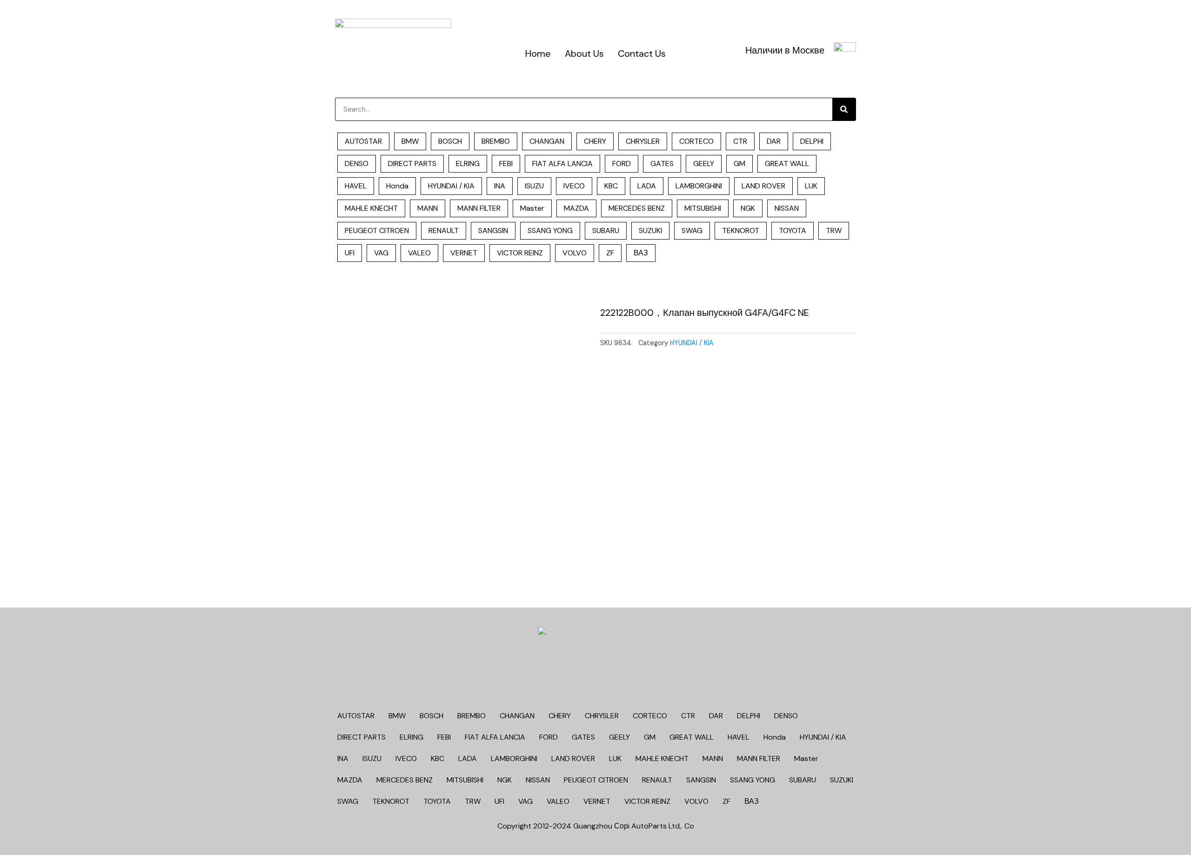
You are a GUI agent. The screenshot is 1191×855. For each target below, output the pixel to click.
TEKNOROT (740, 230)
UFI (350, 253)
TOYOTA (792, 230)
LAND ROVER (763, 186)
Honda (397, 186)
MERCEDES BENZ (637, 208)
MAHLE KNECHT (371, 208)
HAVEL (356, 186)
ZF (610, 253)
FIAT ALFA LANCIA (562, 163)
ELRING (468, 163)
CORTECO (696, 141)
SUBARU (605, 230)
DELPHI (811, 141)
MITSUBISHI (702, 208)
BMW (410, 141)
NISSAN (787, 208)
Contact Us (642, 53)
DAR (774, 141)
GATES (662, 163)
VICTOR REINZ (520, 253)
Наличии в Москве (784, 50)
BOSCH (450, 141)
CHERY (595, 141)
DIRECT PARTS (412, 163)
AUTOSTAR (363, 141)
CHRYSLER (643, 141)
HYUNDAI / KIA (451, 186)
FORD (621, 163)
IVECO (574, 186)
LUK (811, 186)
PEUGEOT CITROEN (377, 230)
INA (499, 186)
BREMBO (496, 141)
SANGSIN (493, 230)
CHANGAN (546, 141)
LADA (646, 186)
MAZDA (576, 208)
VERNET (463, 253)
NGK (748, 208)
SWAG (692, 230)
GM (739, 163)
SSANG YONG (550, 230)
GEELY (703, 163)
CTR (740, 141)
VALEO (419, 253)
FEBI (506, 163)
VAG (381, 253)
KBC (611, 186)
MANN (427, 208)
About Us (584, 53)
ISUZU (534, 186)
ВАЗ (641, 253)
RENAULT (443, 230)
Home (538, 53)
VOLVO (574, 253)
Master (532, 208)
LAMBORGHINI (699, 186)
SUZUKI (650, 230)
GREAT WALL (787, 163)
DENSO (356, 163)
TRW (834, 230)
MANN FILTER (479, 208)
